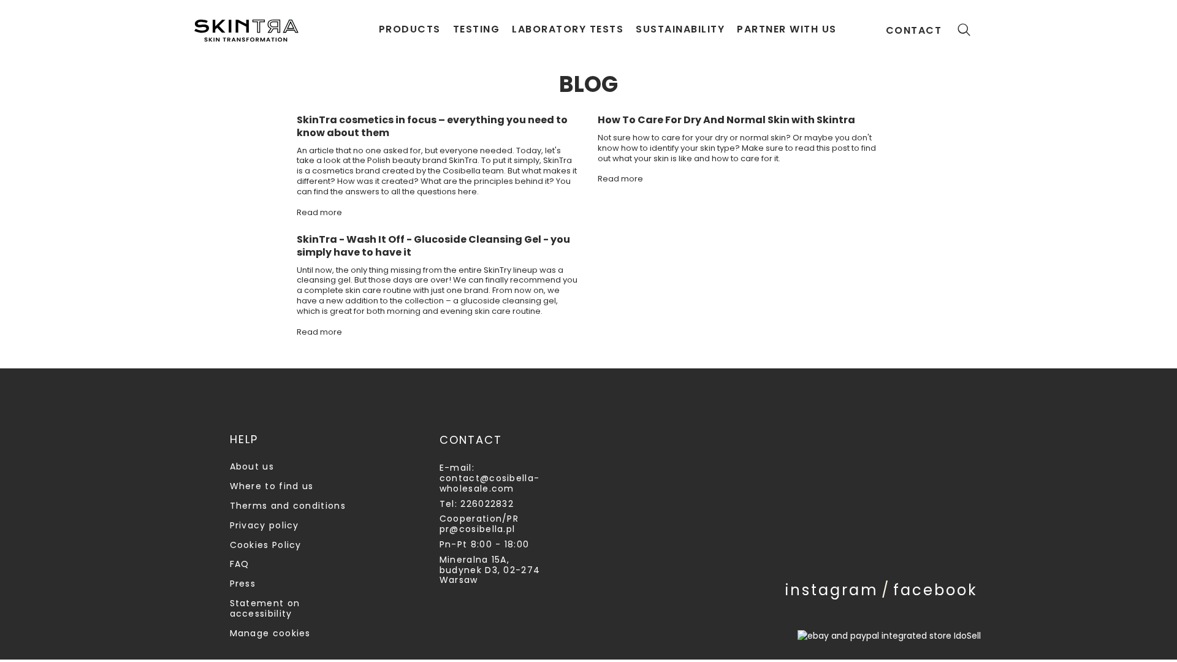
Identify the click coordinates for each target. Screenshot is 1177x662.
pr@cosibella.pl (478, 529)
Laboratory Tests (567, 29)
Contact (914, 30)
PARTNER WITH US (787, 29)
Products (410, 29)
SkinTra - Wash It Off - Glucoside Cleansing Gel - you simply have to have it (433, 246)
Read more (319, 212)
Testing (476, 29)
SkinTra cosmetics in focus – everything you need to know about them (432, 127)
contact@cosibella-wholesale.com (489, 483)
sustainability (680, 29)
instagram (831, 589)
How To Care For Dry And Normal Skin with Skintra (726, 120)
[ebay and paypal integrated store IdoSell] (889, 635)
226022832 (487, 504)
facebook (935, 589)
